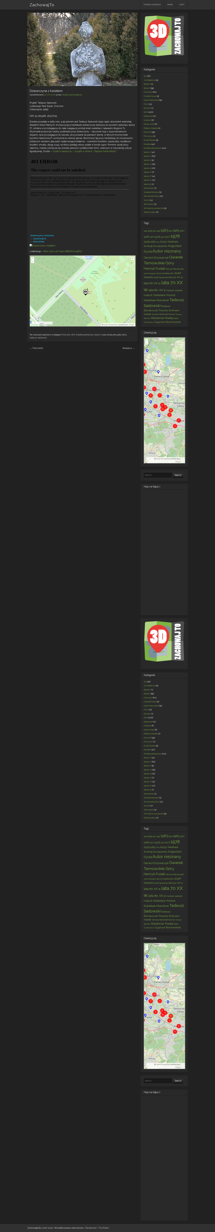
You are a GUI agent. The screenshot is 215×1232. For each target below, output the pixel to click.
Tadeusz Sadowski (38, 337)
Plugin (131, 325)
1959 (158, 231)
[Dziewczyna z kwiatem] (42, 245)
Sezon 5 (147, 168)
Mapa (170, 5)
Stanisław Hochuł (164, 295)
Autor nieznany (167, 251)
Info (181, 5)
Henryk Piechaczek (175, 269)
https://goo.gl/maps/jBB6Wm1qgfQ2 (62, 251)
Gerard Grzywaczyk (156, 257)
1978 (175, 236)
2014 (158, 242)
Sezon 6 (147, 172)
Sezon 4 (147, 164)
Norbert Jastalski (174, 290)
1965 (124, 335)
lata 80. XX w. (157, 290)
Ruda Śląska (149, 140)
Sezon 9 (147, 184)
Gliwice (147, 108)
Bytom (147, 88)
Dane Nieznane (151, 100)
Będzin (147, 84)
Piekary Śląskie (151, 128)
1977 (167, 236)
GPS (73, 335)
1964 (170, 231)
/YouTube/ (103, 1228)
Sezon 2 (98, 335)
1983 (153, 241)
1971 (152, 237)
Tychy (146, 200)
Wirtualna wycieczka (154, 208)
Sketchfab (38, 241)
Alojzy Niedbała (169, 241)
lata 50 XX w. (175, 277)
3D (145, 76)
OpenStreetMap (110, 325)
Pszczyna (148, 136)
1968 (146, 236)
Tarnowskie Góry (151, 196)
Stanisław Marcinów (156, 300)
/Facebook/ (91, 1228)
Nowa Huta (149, 124)
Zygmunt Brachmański (168, 321)
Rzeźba (147, 144)
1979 (147, 241)
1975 (158, 236)
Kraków (147, 120)
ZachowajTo (42, 5)
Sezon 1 (147, 152)
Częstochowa (150, 96)
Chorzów (66, 335)
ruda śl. (148, 295)
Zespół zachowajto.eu (72, 95)
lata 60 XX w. (152, 283)
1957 (154, 231)
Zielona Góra (150, 212)
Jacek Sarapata (150, 273)
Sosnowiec (149, 188)
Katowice (148, 116)
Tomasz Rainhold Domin (163, 314)
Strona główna (152, 5)
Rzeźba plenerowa (84, 335)
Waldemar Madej (162, 318)
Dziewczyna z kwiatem (42, 235)
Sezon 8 (147, 180)
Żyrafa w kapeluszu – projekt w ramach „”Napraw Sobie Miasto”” (85, 151)
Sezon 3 (147, 160)
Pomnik (147, 132)
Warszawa (149, 204)
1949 (145, 231)
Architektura (149, 80)
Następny (128, 348)
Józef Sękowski (161, 277)
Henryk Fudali (154, 268)
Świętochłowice (151, 192)
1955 (150, 230)
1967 (182, 230)
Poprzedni (36, 348)
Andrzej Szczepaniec (155, 246)
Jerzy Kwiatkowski (164, 273)
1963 (164, 230)
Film (146, 104)
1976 (162, 237)
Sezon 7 (147, 176)
